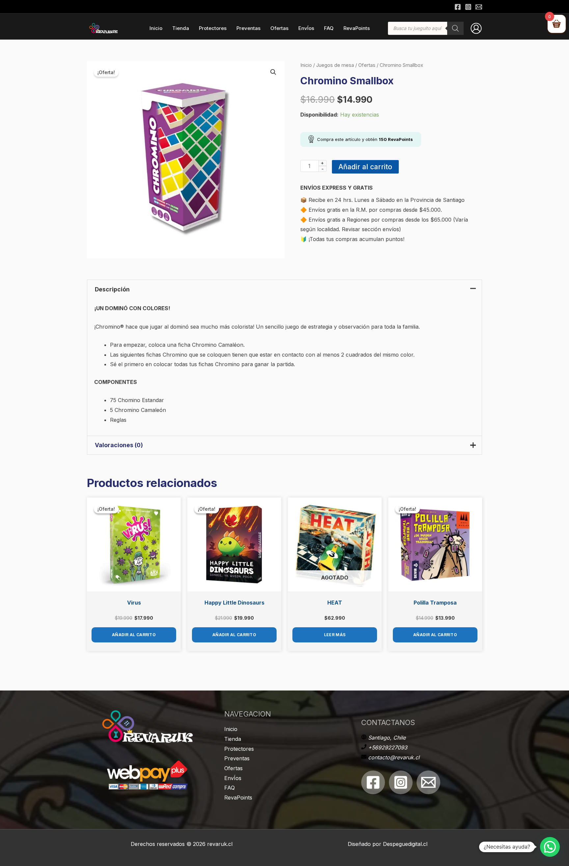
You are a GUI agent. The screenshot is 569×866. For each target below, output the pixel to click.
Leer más (334, 634)
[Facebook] (457, 7)
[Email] (478, 7)
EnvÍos (232, 778)
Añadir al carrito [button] (134, 634)
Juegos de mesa (335, 65)
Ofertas (366, 65)
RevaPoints (238, 797)
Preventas (237, 758)
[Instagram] (468, 7)
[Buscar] (455, 28)
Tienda (232, 739)
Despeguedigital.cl (405, 844)
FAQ (229, 787)
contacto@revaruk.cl (394, 757)
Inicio (306, 65)
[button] (273, 72)
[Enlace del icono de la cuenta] (476, 28)
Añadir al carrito (365, 167)
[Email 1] (428, 782)
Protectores (239, 748)
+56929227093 (387, 747)
